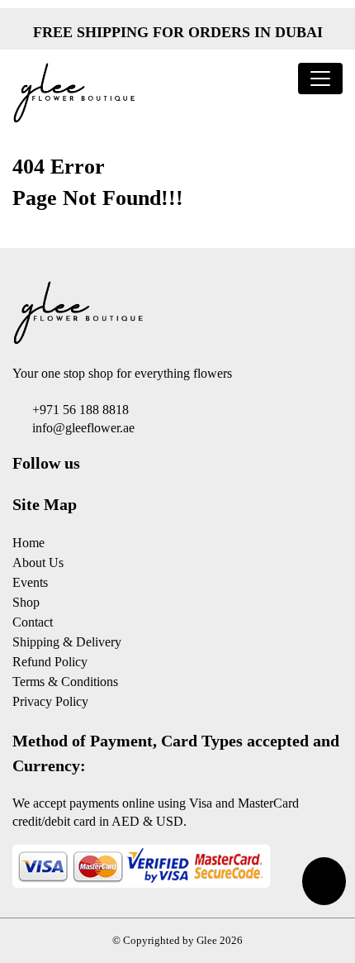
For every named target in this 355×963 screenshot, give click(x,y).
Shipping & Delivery (66, 642)
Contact (32, 622)
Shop (26, 602)
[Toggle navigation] (320, 78)
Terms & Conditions (65, 682)
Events (30, 582)
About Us (38, 562)
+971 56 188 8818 (80, 410)
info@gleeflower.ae (83, 428)
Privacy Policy (50, 701)
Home (28, 543)
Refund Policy (50, 662)
